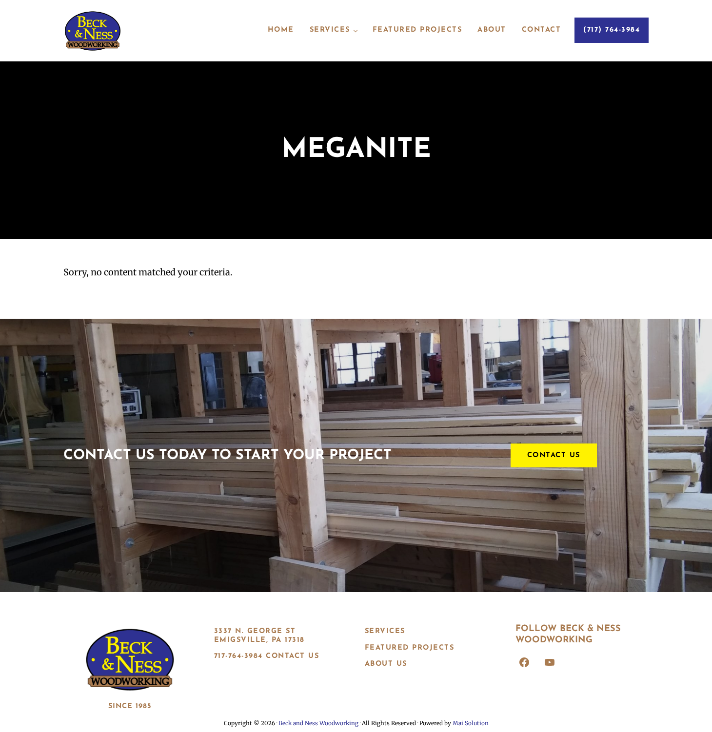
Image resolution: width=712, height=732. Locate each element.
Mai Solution (471, 723)
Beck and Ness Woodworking (318, 723)
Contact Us (553, 455)
